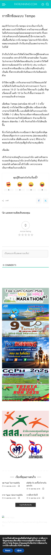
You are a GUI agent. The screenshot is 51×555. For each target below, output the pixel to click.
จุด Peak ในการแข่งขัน (11, 483)
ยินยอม (7, 550)
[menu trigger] (4, 4)
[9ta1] (25, 328)
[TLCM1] (25, 296)
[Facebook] (38, 200)
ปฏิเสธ (19, 550)
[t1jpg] (25, 393)
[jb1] (25, 376)
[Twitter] (45, 200)
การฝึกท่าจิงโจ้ (32, 495)
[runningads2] (25, 449)
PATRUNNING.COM (25, 4)
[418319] (25, 352)
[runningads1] (25, 423)
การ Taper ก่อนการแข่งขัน (12, 495)
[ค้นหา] (47, 4)
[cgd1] (25, 312)
